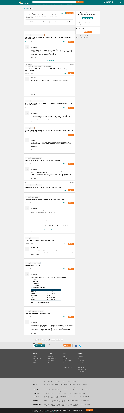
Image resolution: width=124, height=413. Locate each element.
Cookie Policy (55, 411)
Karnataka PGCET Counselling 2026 (50, 404)
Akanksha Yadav (34, 206)
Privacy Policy (47, 411)
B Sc (53, 389)
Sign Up (121, 2)
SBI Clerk (52, 397)
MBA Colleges (59, 381)
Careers (34, 360)
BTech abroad (54, 393)
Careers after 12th (47, 400)
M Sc (63, 391)
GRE (70, 393)
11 (51, 339)
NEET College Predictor (66, 405)
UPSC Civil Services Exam (64, 396)
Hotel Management (74, 389)
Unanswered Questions (42, 28)
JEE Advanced (84, 384)
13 (56, 339)
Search (80, 2)
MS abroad (66, 393)
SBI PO (54, 396)
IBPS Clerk (57, 397)
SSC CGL (45, 396)
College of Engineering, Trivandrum (38, 100)
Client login (50, 356)
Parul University (87, 404)
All (26, 28)
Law (80, 389)
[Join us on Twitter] (80, 346)
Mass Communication (86, 389)
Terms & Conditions (67, 367)
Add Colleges (51, 360)
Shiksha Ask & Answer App (52, 401)
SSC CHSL (75, 396)
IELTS (80, 393)
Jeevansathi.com (81, 367)
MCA (48, 391)
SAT (77, 393)
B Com (50, 389)
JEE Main (78, 384)
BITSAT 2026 (74, 405)
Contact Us (50, 362)
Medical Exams (87, 387)
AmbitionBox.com (82, 369)
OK (89, 410)
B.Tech (33, 128)
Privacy (64, 362)
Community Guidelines (80, 35)
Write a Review (87, 31)
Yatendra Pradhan (35, 320)
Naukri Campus (81, 360)
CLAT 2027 (53, 405)
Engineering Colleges (63, 384)
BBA (56, 389)
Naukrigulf (80, 362)
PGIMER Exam (64, 387)
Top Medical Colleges (72, 387)
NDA (58, 396)
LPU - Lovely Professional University (38, 34)
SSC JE (45, 397)
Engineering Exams (72, 384)
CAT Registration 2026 (79, 404)
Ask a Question (70, 400)
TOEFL (84, 393)
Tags (27, 8)
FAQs (64, 356)
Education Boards (63, 400)
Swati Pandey (33, 77)
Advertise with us (52, 358)
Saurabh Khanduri (35, 167)
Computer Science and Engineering (37, 311)
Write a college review (84, 400)
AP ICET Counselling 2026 (62, 404)
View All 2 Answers (49, 152)
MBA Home (46, 381)
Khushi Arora (33, 272)
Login (118, 2)
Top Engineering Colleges (54, 384)
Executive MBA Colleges (67, 381)
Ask (114, 2)
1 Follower (27, 41)
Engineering (28, 34)
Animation (45, 389)
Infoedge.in (80, 356)
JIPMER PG (58, 387)
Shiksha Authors (36, 362)
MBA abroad (61, 393)
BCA (55, 391)
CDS (48, 397)
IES (71, 396)
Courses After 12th (55, 400)
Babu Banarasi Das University (37, 158)
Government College (35, 238)
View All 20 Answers (49, 60)
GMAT (74, 393)
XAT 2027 (58, 405)
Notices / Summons (67, 360)
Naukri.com (80, 358)
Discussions (32, 28)
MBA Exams (75, 381)
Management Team (37, 358)
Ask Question (67, 345)
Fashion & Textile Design (65, 389)
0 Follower (27, 73)
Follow (62, 13)
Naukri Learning (81, 371)
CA (58, 389)
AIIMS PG (53, 387)
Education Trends (62, 401)
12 (54, 339)
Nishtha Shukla (34, 139)
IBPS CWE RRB (85, 396)
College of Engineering (35, 197)
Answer (70, 41)
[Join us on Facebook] (76, 346)
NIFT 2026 (47, 405)
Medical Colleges (80, 387)
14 (59, 339)
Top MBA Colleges (52, 381)
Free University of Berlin (36, 263)
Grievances (65, 358)
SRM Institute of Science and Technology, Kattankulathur (41, 66)
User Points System (88, 35)
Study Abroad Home (47, 393)
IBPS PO (49, 396)
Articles (45, 401)
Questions (77, 37)
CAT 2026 (71, 404)
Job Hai (79, 373)
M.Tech (51, 391)
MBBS (45, 391)
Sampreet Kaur (34, 45)
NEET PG (48, 387)
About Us (35, 356)
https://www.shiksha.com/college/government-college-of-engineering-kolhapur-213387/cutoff (49, 229)
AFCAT (80, 396)
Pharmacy (59, 391)
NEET (45, 387)
